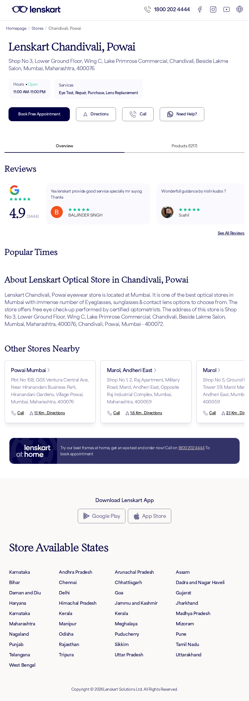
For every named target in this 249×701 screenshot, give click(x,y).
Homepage (16, 28)
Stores (37, 28)
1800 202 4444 (172, 9)
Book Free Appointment (39, 114)
